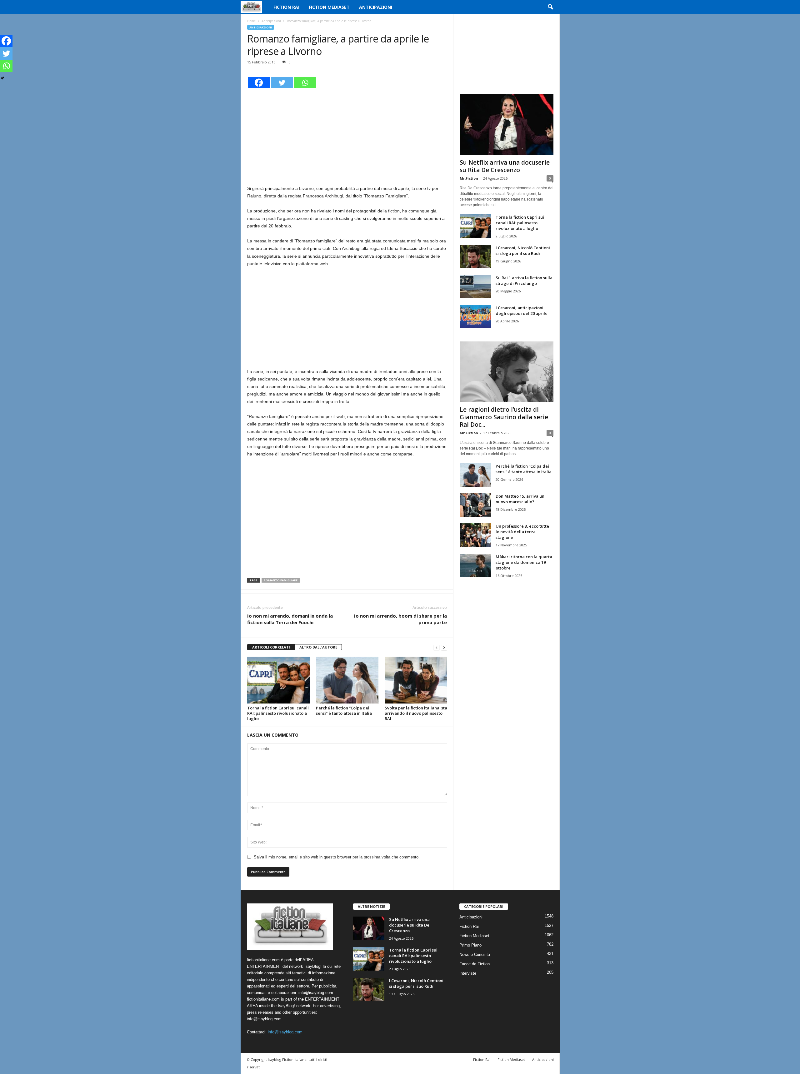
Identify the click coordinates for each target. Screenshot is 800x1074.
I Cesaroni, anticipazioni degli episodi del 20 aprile (522, 310)
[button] (550, 7)
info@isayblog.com (285, 1032)
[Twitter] (282, 82)
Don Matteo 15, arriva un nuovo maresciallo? (520, 499)
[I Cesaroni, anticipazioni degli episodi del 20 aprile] (475, 316)
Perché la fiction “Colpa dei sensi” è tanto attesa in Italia (344, 710)
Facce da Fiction (474, 964)
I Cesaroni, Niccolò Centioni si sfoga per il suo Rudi (523, 250)
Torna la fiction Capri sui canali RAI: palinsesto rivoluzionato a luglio (278, 713)
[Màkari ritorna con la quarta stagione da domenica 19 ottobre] (475, 565)
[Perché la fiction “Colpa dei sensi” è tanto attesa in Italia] (347, 680)
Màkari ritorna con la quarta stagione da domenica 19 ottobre (524, 562)
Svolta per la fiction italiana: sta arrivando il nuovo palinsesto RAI (416, 713)
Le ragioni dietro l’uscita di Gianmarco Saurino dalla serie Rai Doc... (504, 417)
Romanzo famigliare (281, 580)
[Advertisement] (347, 135)
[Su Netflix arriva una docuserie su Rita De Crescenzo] (506, 124)
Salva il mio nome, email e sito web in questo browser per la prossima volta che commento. (337, 857)
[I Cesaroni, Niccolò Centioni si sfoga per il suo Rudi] (475, 256)
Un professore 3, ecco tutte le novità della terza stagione (522, 531)
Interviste (467, 973)
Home (251, 21)
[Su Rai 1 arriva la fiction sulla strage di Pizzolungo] (475, 286)
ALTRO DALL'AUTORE (318, 647)
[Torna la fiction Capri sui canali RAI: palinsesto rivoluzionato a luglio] (278, 680)
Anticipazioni (375, 7)
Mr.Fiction (469, 178)
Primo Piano (470, 945)
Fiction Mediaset (329, 7)
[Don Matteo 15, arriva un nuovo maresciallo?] (475, 505)
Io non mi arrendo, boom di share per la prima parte (400, 619)
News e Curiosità (474, 954)
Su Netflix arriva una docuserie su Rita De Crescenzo (505, 166)
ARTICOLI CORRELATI (271, 647)
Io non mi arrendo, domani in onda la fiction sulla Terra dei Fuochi (290, 619)
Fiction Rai (286, 7)
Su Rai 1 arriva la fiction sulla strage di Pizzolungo (524, 280)
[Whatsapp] (305, 82)
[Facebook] (259, 82)
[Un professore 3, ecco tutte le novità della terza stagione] (475, 535)
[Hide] (2, 78)
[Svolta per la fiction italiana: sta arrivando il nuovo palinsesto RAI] (416, 680)
